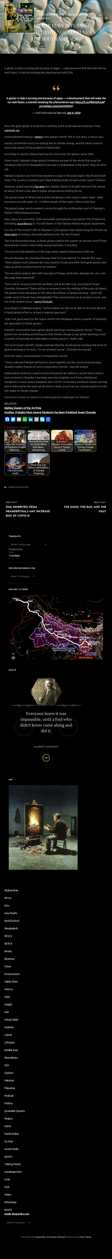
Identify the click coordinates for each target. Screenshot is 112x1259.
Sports (8, 1156)
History (8, 989)
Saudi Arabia (11, 1133)
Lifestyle (9, 1042)
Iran (6, 1012)
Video (7, 1194)
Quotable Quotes (14, 1110)
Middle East (11, 1050)
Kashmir (9, 1027)
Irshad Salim (11, 1019)
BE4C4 (8, 943)
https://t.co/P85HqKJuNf (90, 102)
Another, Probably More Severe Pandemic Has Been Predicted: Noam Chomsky (50, 412)
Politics (8, 1103)
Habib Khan (11, 981)
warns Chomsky (43, 301)
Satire (7, 1126)
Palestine (9, 1088)
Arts (6, 905)
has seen (40, 186)
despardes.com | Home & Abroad (50, 1237)
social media (11, 1148)
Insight (11, 487)
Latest (8, 1034)
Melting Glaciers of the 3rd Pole (22, 407)
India (7, 996)
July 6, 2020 (73, 112)
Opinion (9, 1072)
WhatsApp (10, 1202)
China (7, 966)
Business (9, 958)
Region (8, 1118)
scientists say (12, 130)
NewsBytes (11, 1057)
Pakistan (9, 1080)
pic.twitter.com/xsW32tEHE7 (56, 106)
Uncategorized (12, 1171)
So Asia (18, 487)
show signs (10, 234)
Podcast (9, 1095)
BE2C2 (8, 935)
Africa (7, 897)
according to (24, 223)
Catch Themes (85, 1237)
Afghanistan (11, 890)
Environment (12, 973)
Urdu (7, 1179)
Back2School (11, 920)
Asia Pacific (10, 913)
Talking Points (12, 1164)
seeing (38, 136)
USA (6, 1186)
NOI (6, 1065)
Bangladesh (11, 928)
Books (8, 951)
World (25, 487)
